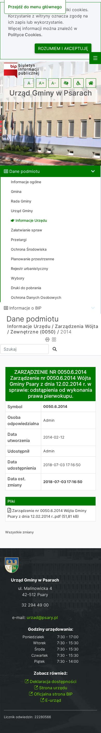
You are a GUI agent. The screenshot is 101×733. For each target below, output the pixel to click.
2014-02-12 (53, 437)
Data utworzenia (19, 437)
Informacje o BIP (25, 308)
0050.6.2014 (55, 406)
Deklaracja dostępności (52, 681)
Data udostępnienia (22, 465)
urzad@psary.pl (42, 617)
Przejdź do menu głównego (35, 6)
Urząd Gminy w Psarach (50, 93)
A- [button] (53, 83)
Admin (48, 420)
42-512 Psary (35, 594)
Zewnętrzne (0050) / (34, 331)
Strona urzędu (52, 687)
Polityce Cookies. (25, 34)
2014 (65, 331)
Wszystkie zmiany (19, 532)
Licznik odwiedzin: (18, 717)
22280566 (42, 717)
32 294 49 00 (35, 605)
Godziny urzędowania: (50, 629)
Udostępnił (18, 451)
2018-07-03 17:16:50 (62, 465)
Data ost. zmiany (17, 482)
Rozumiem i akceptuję (63, 48)
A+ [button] (42, 83)
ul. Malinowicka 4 (35, 588)
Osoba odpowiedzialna (23, 420)
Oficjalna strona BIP (53, 694)
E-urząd (52, 700)
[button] (66, 83)
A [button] (28, 83)
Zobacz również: (51, 673)
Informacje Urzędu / (30, 326)
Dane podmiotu (24, 171)
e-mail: (35, 617)
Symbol (15, 406)
